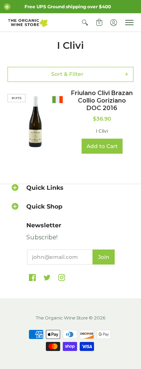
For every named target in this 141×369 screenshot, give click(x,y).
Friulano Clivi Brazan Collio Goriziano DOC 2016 (102, 100)
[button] (7, 6)
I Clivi (102, 131)
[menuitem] (85, 23)
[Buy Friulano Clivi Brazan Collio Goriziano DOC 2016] (35, 122)
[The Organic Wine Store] (28, 23)
